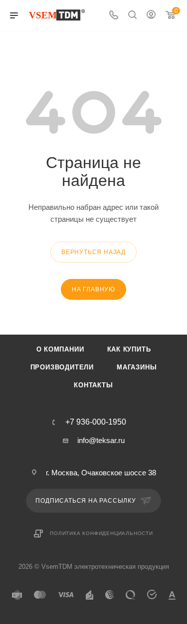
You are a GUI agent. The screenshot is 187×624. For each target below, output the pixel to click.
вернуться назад (93, 252)
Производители (62, 367)
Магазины (137, 367)
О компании (60, 349)
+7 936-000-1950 (95, 422)
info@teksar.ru (101, 440)
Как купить (129, 349)
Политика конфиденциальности (101, 533)
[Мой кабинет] (151, 15)
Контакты (93, 385)
